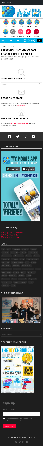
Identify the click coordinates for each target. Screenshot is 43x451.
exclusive (6, 259)
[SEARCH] (29, 40)
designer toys (19, 256)
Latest (13, 36)
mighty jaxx (7, 269)
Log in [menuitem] (3, 2)
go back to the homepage (19, 123)
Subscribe (10, 426)
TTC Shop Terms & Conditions (12, 233)
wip (14, 285)
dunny (29, 256)
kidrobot (16, 265)
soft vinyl (13, 275)
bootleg (25, 249)
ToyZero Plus (7, 282)
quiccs (17, 272)
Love (6, 27)
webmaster (21, 105)
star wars (6, 279)
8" (9, 249)
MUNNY (17, 269)
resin (23, 272)
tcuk (14, 279)
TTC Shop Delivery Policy (10, 235)
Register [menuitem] (10, 2)
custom (5, 252)
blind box (17, 249)
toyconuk (33, 279)
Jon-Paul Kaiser (18, 262)
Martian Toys (27, 265)
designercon (33, 252)
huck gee (6, 262)
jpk (28, 262)
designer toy (7, 256)
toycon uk (23, 279)
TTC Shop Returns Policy (10, 237)
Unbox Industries (20, 282)
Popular (20, 36)
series (5, 275)
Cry (5, 36)
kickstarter (6, 265)
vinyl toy (6, 285)
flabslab (15, 259)
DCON (24, 252)
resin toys (32, 272)
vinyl (31, 282)
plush (38, 269)
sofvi (29, 275)
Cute (29, 27)
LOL (13, 27)
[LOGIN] (33, 40)
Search (39, 84)
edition (37, 256)
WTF (37, 27)
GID (23, 259)
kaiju (34, 262)
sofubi (22, 275)
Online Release (28, 269)
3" (4, 249)
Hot (28, 36)
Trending (36, 36)
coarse (34, 249)
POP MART (7, 272)
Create (39, 40)
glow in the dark (33, 259)
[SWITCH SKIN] (25, 40)
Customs (15, 252)
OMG (21, 27)
